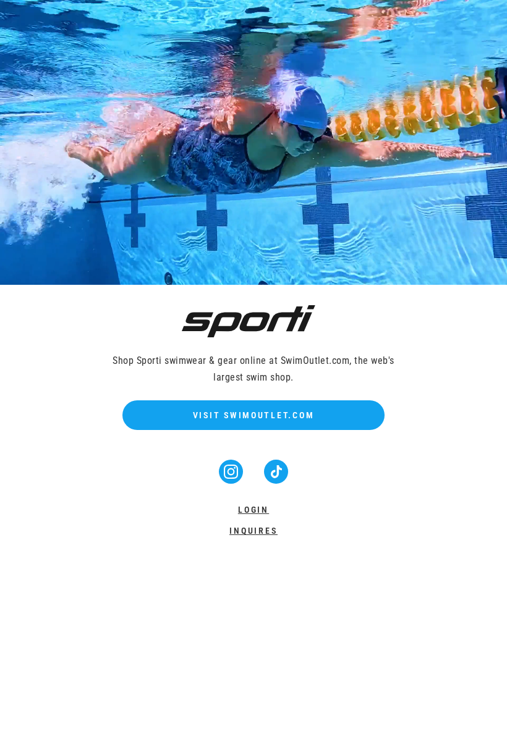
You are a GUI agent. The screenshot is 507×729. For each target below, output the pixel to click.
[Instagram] (232, 479)
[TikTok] (276, 479)
